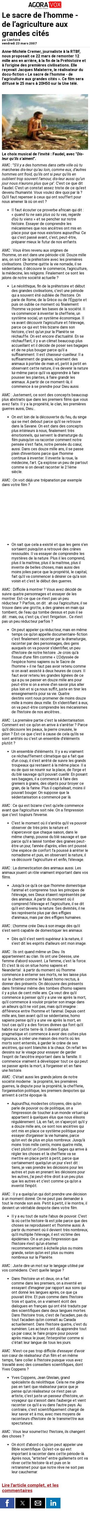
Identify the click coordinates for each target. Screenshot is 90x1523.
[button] (7, 1503)
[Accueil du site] (45, 8)
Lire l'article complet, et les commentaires (30, 1488)
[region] (52, 516)
